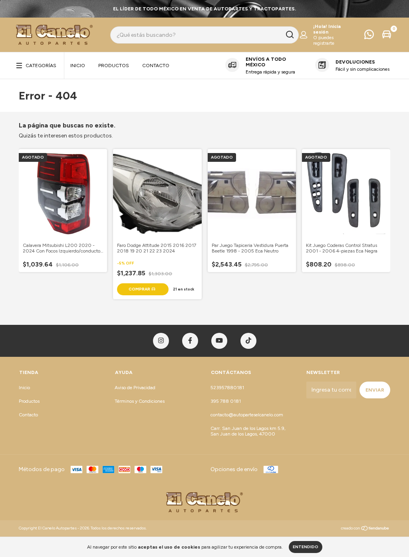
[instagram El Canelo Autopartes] (161, 341)
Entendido (305, 546)
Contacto (155, 65)
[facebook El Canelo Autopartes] (190, 341)
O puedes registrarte (323, 40)
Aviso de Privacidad (135, 387)
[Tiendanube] (365, 529)
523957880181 (227, 387)
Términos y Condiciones (140, 401)
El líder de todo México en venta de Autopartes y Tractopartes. (204, 9)
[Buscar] (289, 35)
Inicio (77, 65)
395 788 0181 (225, 401)
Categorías (41, 65)
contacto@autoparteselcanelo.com (246, 415)
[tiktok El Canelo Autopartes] (248, 341)
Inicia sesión (327, 29)
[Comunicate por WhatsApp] (369, 36)
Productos (113, 65)
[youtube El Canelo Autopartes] (219, 341)
